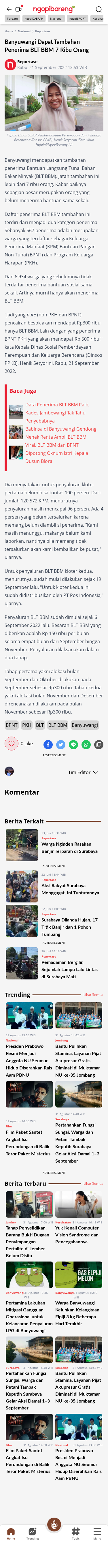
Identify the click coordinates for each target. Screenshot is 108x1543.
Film (9, 1126)
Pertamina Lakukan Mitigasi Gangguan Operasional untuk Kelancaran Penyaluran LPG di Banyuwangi (29, 1317)
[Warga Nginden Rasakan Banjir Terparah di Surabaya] (22, 845)
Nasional (56, 18)
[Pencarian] (98, 9)
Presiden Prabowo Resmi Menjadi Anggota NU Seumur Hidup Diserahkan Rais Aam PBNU (29, 1061)
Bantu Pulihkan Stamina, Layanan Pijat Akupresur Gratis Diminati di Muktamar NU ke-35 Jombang (78, 1061)
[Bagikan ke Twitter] (61, 745)
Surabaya (62, 1119)
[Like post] (11, 743)
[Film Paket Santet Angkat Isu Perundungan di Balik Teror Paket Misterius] (29, 1098)
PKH (26, 725)
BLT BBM (57, 725)
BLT (40, 725)
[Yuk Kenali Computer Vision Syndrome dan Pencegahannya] (79, 1204)
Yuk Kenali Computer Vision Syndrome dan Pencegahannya (77, 1235)
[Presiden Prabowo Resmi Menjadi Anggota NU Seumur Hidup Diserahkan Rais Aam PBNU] (29, 1015)
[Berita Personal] (54, 1524)
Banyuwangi (85, 725)
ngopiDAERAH (34, 18)
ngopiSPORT (77, 18)
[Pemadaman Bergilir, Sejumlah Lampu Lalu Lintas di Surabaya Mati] (22, 963)
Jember (11, 1222)
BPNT (12, 725)
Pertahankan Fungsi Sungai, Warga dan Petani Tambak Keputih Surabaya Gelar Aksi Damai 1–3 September (28, 1390)
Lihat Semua (93, 994)
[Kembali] (9, 9)
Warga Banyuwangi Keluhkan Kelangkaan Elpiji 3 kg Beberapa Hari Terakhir (77, 1313)
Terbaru (12, 18)
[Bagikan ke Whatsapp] (87, 745)
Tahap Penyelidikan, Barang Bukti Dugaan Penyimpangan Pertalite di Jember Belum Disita (27, 1242)
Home (9, 31)
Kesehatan (63, 1222)
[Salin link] (98, 745)
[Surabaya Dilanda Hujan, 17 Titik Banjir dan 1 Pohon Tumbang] (22, 921)
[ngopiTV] (18, 9)
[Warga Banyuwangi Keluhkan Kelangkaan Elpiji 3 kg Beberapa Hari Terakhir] (79, 1275)
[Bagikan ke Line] (74, 745)
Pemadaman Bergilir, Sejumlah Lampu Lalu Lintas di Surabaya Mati (69, 969)
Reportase (42, 31)
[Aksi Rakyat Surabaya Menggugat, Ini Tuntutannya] (22, 886)
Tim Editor (79, 772)
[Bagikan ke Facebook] (48, 745)
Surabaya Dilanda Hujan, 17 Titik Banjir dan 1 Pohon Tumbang (69, 927)
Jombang (61, 1040)
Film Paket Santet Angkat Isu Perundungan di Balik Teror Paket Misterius (28, 1461)
